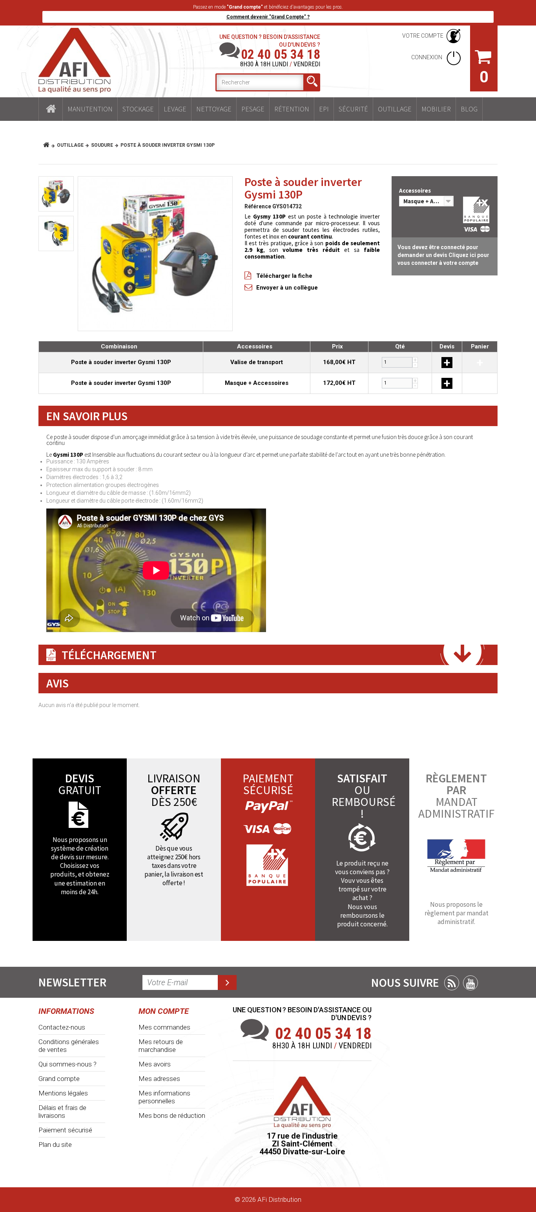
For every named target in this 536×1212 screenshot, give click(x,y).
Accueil (50, 109)
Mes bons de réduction (172, 1115)
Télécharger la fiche (284, 275)
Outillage (395, 108)
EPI (324, 108)
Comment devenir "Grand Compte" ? (268, 17)
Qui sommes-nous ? (67, 1064)
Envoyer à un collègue (287, 287)
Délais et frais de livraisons (62, 1111)
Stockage (138, 108)
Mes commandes (164, 1027)
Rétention (291, 108)
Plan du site (55, 1144)
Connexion (427, 57)
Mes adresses (159, 1079)
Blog (469, 108)
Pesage (252, 108)
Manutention (90, 108)
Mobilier (436, 108)
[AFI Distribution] (74, 60)
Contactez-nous (61, 1027)
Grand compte (59, 1079)
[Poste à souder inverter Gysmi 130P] (155, 254)
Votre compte (422, 36)
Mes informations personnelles (164, 1097)
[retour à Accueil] (49, 145)
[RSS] (451, 982)
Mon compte (164, 1011)
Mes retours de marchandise (161, 1045)
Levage (175, 108)
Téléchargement (109, 654)
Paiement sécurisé (65, 1130)
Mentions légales (63, 1093)
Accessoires (415, 190)
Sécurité (353, 108)
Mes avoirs (155, 1064)
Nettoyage (214, 108)
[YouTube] (470, 982)
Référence (257, 206)
